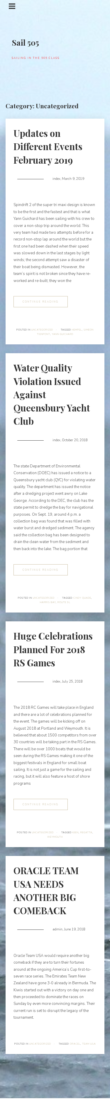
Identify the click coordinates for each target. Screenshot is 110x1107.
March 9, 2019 (73, 179)
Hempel (77, 329)
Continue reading (41, 301)
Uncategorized (42, 329)
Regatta (86, 832)
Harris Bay (48, 602)
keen (75, 832)
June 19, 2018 (74, 929)
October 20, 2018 (75, 440)
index (56, 179)
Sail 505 (25, 42)
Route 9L (63, 602)
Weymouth (55, 837)
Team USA (89, 1043)
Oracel (75, 1043)
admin (57, 929)
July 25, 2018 (72, 681)
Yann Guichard (62, 334)
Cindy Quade (82, 598)
